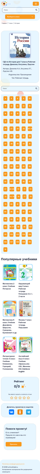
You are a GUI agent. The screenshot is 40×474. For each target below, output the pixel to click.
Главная (4, 23)
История (17, 23)
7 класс (10, 23)
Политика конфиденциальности (13, 464)
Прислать (13, 444)
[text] (28, 397)
